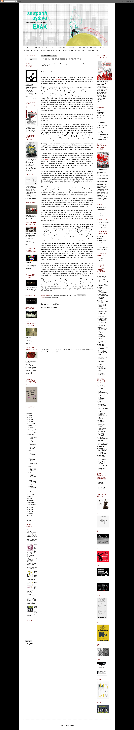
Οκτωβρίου (31, 427)
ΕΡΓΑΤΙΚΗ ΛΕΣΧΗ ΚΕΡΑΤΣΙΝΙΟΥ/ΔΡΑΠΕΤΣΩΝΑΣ (102, 319)
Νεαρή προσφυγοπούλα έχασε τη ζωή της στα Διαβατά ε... (32, 446)
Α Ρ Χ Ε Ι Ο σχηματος (42, 47)
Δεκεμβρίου (31, 423)
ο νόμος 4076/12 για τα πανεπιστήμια (103, 223)
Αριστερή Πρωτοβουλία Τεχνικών (101, 387)
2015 (28, 507)
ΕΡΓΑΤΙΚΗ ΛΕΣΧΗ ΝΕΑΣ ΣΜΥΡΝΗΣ (102, 309)
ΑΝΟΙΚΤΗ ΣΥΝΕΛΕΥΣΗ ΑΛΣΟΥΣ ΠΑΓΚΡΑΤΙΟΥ (101, 334)
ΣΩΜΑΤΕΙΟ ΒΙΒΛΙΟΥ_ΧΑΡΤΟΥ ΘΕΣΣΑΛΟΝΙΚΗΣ (103, 443)
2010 (28, 518)
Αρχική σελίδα (66, 349)
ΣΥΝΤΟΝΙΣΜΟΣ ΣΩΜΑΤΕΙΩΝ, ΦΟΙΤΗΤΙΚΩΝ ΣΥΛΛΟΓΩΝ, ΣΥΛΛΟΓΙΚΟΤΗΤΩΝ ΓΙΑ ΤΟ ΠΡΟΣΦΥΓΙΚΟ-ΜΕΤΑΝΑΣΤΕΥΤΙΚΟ (103, 281)
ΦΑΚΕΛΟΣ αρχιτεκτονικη (77, 50)
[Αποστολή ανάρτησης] (74, 295)
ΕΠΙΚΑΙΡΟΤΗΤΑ (91, 47)
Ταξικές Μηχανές (102, 240)
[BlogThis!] (79, 295)
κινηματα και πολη (102, 136)
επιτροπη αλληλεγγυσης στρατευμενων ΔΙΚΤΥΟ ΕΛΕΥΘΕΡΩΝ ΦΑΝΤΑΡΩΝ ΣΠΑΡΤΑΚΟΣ (101, 486)
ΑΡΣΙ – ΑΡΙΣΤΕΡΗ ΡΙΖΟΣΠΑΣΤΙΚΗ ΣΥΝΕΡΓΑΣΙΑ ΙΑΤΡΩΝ (102, 467)
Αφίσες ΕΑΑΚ (101, 209)
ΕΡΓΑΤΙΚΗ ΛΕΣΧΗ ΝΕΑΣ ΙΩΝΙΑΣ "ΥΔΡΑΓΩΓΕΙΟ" (102, 324)
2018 (28, 417)
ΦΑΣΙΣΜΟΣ (101, 127)
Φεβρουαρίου (31, 502)
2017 (28, 419)
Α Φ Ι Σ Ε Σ (28, 47)
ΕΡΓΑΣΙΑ (101, 47)
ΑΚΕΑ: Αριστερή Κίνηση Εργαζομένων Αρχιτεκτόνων (102, 397)
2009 (28, 520)
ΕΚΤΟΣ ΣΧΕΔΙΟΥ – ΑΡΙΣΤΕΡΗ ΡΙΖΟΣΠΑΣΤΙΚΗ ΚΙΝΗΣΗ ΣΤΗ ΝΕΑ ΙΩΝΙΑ (103, 351)
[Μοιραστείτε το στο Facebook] (83, 295)
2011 (28, 516)
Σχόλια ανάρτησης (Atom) (53, 352)
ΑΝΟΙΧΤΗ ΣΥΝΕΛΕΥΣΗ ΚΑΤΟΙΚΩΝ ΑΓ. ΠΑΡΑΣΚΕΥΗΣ (102, 340)
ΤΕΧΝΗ (65, 50)
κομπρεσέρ (101, 244)
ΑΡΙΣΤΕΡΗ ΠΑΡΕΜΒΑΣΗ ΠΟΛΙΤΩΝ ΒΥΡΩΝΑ (103, 346)
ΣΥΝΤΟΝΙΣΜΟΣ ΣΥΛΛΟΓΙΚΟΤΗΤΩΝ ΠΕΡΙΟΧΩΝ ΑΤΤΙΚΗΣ (103, 296)
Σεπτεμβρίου (31, 430)
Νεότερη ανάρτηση (45, 349)
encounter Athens (102, 249)
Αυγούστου (31, 432)
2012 (28, 513)
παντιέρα (100, 245)
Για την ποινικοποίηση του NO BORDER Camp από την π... (32, 461)
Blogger (72, 725)
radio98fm (100, 258)
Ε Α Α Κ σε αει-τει (58, 47)
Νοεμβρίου (31, 425)
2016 (28, 421)
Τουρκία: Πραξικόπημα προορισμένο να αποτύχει (32, 468)
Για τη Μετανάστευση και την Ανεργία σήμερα (32, 438)
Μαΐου (30, 496)
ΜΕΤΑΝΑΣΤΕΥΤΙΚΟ (103, 121)
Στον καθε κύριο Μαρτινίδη (31, 530)
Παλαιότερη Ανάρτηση (87, 349)
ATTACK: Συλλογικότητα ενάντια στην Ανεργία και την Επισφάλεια (102, 404)
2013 (28, 511)
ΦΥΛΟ (100, 129)
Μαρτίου (30, 500)
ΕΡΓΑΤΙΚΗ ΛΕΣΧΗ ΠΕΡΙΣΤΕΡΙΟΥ (102, 315)
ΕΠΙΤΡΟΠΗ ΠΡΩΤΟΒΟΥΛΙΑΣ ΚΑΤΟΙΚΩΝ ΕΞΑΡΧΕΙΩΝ (102, 358)
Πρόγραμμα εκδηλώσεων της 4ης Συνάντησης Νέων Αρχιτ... (32, 453)
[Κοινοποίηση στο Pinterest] (85, 295)
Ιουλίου (30, 434)
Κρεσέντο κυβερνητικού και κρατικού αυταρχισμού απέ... (32, 489)
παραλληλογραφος (103, 247)
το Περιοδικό (101, 236)
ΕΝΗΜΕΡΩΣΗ (81, 47)
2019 (28, 415)
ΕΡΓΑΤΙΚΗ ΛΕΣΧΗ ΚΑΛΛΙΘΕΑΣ (102, 312)
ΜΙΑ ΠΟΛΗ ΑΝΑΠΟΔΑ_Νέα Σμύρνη (102, 363)
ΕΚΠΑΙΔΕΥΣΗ (71, 47)
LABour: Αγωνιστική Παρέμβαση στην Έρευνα (103, 410)
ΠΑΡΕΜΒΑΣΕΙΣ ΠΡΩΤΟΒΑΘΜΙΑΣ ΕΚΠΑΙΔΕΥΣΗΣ (102, 457)
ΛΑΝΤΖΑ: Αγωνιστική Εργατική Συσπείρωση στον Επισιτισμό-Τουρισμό (102, 423)
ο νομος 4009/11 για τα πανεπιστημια (103, 226)
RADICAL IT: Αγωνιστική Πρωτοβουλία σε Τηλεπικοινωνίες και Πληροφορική (103, 416)
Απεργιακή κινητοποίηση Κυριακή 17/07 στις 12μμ (32, 482)
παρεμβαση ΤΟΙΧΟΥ (93, 50)
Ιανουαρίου (31, 504)
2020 (28, 413)
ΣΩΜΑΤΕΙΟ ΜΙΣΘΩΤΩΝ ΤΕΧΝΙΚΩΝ (101, 434)
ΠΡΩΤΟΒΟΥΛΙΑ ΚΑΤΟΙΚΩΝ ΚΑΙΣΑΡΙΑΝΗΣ (102, 373)
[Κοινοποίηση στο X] (81, 295)
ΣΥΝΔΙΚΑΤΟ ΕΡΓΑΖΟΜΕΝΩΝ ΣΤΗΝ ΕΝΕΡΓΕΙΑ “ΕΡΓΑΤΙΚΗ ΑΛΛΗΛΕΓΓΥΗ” (102, 451)
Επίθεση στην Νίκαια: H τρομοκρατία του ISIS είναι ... (32, 475)
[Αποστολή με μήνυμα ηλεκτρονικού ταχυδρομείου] (78, 295)
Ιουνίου (30, 494)
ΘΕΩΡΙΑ (26, 50)
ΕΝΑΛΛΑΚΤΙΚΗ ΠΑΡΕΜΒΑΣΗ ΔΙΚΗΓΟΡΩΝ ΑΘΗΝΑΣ (102, 461)
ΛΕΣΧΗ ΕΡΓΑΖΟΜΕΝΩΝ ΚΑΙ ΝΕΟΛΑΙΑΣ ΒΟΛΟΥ (102, 329)
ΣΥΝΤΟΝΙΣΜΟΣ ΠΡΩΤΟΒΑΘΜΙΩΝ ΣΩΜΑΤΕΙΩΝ (102, 430)
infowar (100, 238)
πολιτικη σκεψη (102, 139)
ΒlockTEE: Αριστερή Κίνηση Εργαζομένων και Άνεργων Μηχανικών (103, 392)
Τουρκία (58, 79)
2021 (28, 411)
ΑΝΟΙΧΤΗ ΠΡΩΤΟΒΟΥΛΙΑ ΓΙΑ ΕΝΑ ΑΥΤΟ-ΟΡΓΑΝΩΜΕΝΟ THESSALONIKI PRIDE (103, 304)
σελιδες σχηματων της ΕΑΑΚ (102, 214)
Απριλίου (30, 498)
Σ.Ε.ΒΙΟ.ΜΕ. (101, 446)
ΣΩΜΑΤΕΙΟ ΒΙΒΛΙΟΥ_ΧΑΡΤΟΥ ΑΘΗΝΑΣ (103, 439)
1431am (100, 260)
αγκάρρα (100, 242)
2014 (28, 509)
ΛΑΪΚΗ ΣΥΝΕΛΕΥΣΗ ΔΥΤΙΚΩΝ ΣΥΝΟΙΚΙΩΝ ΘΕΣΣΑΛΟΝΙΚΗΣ (102, 290)
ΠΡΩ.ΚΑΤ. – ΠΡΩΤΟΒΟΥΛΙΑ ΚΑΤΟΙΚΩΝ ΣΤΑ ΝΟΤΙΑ (102, 368)
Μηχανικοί (34, 50)
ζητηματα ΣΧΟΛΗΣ (103, 134)
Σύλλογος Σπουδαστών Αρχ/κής (50, 50)
